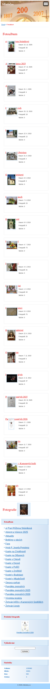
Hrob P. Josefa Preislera (17, 547)
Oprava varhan (12, 582)
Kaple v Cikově (12, 559)
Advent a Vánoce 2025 (16, 532)
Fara (7, 544)
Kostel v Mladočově (15, 579)
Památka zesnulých (15, 586)
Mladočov (8, 4)
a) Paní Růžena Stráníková (17, 41)
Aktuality (9, 536)
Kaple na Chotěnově (15, 551)
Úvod (3, 24)
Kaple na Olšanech (14, 555)
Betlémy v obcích (13, 540)
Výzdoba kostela (13, 598)
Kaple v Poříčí (12, 567)
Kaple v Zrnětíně (13, 571)
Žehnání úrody (12, 606)
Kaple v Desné (12, 563)
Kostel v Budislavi (14, 575)
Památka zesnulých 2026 (17, 594)
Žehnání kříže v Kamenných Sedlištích (22, 463)
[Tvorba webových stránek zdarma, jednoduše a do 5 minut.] (32, 685)
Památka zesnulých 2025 (17, 590)
